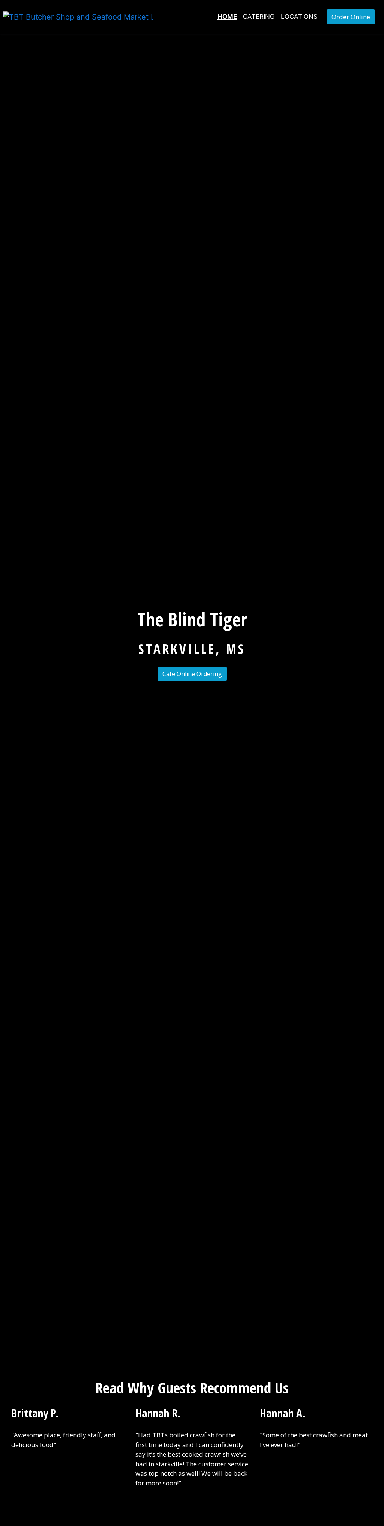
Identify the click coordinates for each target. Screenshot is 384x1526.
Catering (259, 16)
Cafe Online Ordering (192, 674)
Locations (299, 16)
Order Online (351, 16)
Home (227, 16)
